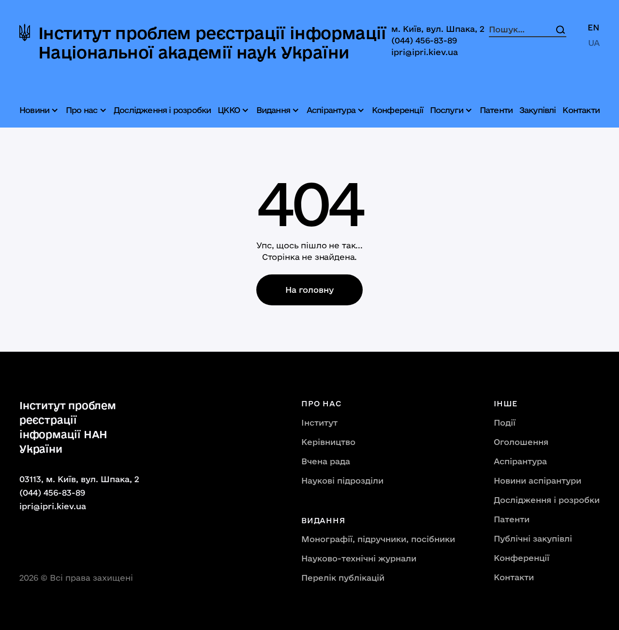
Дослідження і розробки (162, 110)
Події (505, 422)
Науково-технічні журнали (358, 558)
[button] (40, 110)
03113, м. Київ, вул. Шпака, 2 (79, 479)
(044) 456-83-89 (424, 40)
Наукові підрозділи (342, 480)
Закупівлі (537, 110)
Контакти (581, 110)
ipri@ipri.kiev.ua (424, 52)
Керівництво (328, 441)
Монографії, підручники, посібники (378, 539)
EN (594, 27)
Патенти (496, 110)
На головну (309, 289)
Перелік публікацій (342, 577)
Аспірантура (520, 461)
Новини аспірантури (537, 480)
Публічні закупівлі (533, 538)
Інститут (319, 422)
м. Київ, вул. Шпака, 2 (438, 28)
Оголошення (521, 441)
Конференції (397, 110)
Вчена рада (325, 461)
